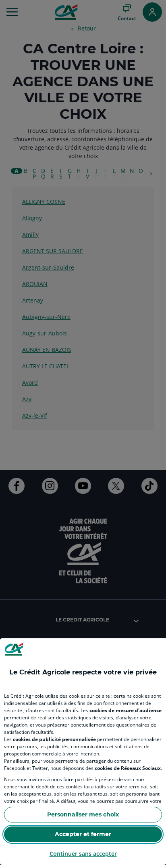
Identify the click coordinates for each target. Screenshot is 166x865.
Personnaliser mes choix (83, 814)
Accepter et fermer (83, 834)
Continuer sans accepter (83, 853)
